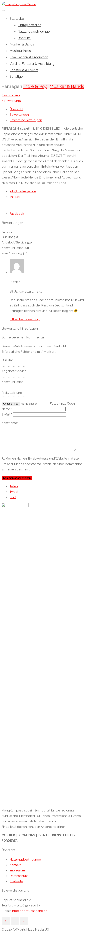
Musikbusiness (20, 51)
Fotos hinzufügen (62, 403)
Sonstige (16, 76)
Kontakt (15, 865)
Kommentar (11, 423)
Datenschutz (19, 876)
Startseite (17, 19)
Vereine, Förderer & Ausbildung (32, 64)
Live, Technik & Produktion (29, 57)
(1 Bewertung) (11, 101)
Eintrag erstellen (29, 25)
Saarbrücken (11, 95)
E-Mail (7, 414)
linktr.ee (15, 197)
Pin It (13, 497)
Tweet (14, 492)
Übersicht (16, 109)
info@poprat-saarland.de (29, 911)
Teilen (14, 486)
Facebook (17, 213)
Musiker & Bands (22, 44)
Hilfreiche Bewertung (25, 319)
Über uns (24, 38)
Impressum (17, 870)
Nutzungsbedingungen (34, 31)
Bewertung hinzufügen (26, 120)
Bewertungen (19, 114)
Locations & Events (24, 70)
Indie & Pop (35, 86)
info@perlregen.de (23, 191)
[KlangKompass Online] (19, 4)
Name (7, 409)
